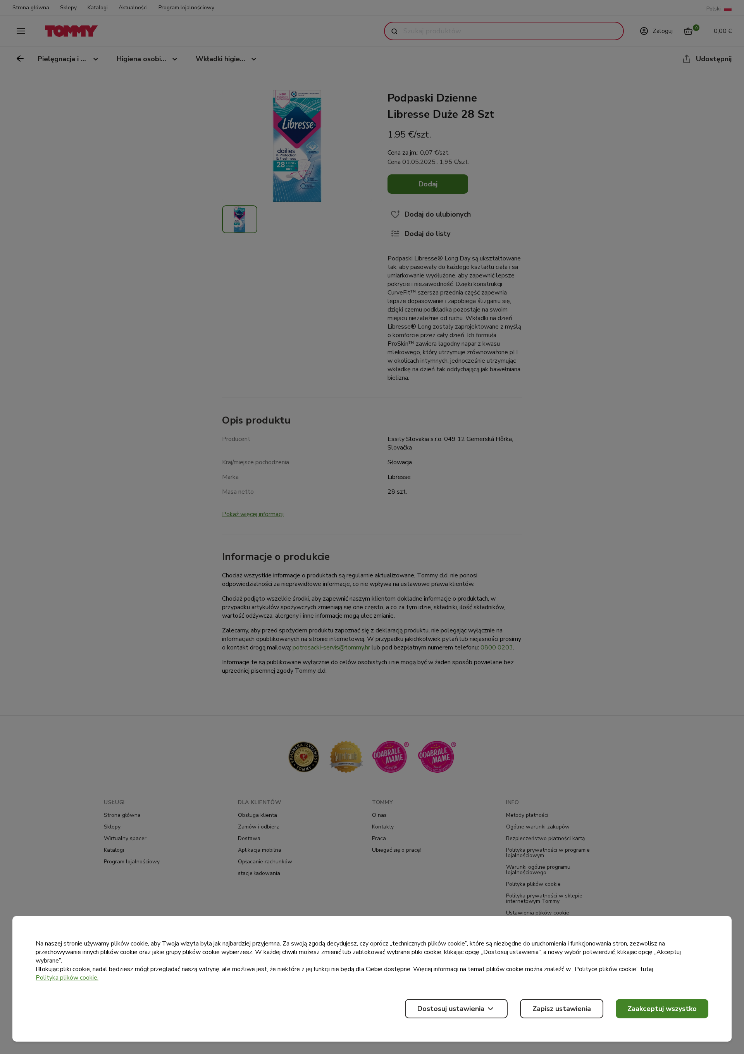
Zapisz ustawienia (561, 1008)
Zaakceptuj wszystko (662, 1008)
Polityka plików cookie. (67, 977)
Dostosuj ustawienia (450, 1008)
